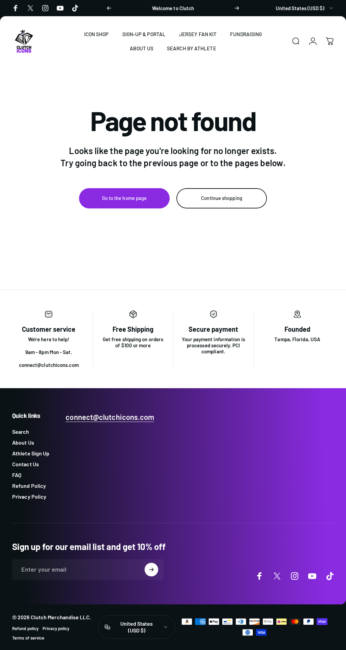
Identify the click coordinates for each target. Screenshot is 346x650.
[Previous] (109, 8)
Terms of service (28, 638)
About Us (23, 442)
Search (20, 431)
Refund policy (25, 628)
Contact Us (25, 464)
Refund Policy (29, 485)
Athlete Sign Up (30, 453)
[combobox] (305, 8)
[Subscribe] (151, 569)
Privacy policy (56, 628)
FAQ (16, 475)
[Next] (236, 8)
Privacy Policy (29, 496)
